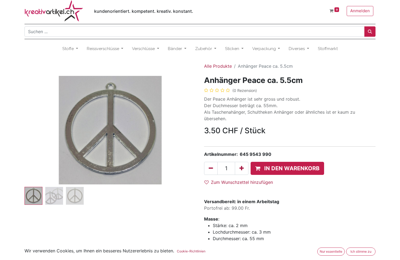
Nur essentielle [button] (331, 251)
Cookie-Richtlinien (191, 251)
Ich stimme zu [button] (360, 251)
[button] (37, 130)
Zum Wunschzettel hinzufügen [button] (242, 182)
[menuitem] (327, 48)
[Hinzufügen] (241, 168)
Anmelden (360, 10)
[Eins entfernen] (211, 168)
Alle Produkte (218, 66)
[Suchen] (370, 31)
